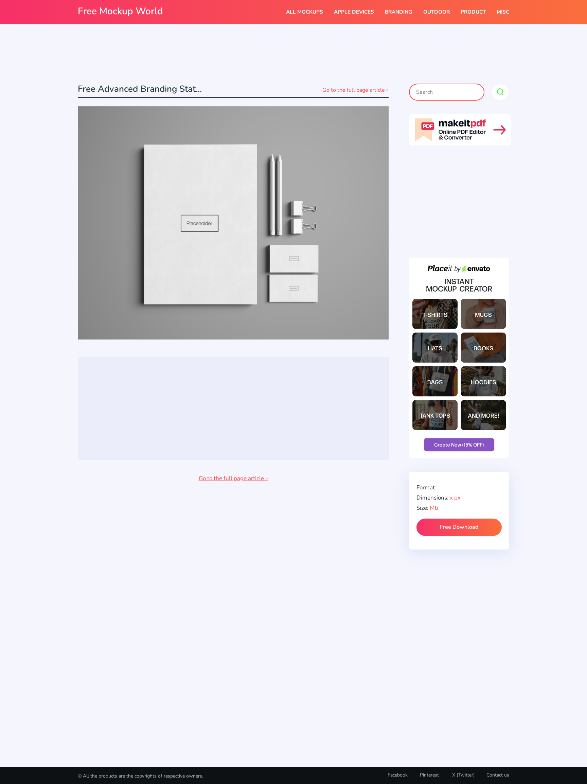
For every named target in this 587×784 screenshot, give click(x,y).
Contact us (497, 775)
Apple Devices (354, 11)
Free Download (459, 527)
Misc (503, 11)
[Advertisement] (293, 54)
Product (473, 11)
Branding (398, 11)
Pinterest (429, 775)
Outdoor (436, 11)
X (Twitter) (463, 775)
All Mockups (304, 11)
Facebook (398, 775)
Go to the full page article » (355, 90)
